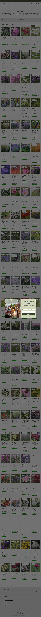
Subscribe (28, 314)
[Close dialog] (35, 300)
